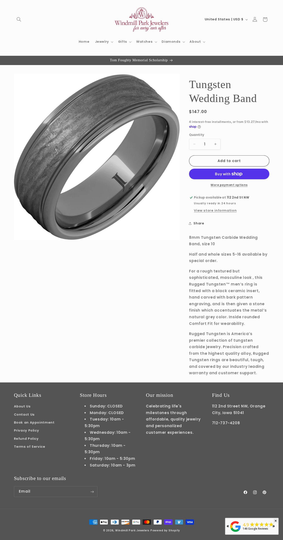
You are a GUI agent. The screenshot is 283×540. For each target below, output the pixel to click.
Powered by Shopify (165, 530)
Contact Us (24, 414)
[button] (19, 19)
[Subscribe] (92, 491)
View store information (215, 210)
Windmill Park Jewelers (132, 530)
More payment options (229, 185)
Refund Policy (26, 438)
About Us (22, 406)
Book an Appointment (34, 422)
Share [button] (198, 223)
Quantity (196, 135)
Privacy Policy (26, 430)
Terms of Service (29, 446)
